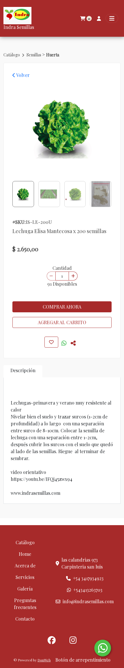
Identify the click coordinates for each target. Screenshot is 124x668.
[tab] (22, 371)
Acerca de (25, 565)
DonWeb (44, 660)
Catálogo (12, 55)
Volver (22, 75)
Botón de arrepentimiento (82, 660)
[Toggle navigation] (112, 18)
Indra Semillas (18, 27)
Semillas (34, 55)
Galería (25, 589)
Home (25, 554)
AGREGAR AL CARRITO (62, 322)
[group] (62, 127)
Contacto (25, 619)
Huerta (52, 55)
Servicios (25, 577)
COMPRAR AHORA (62, 307)
